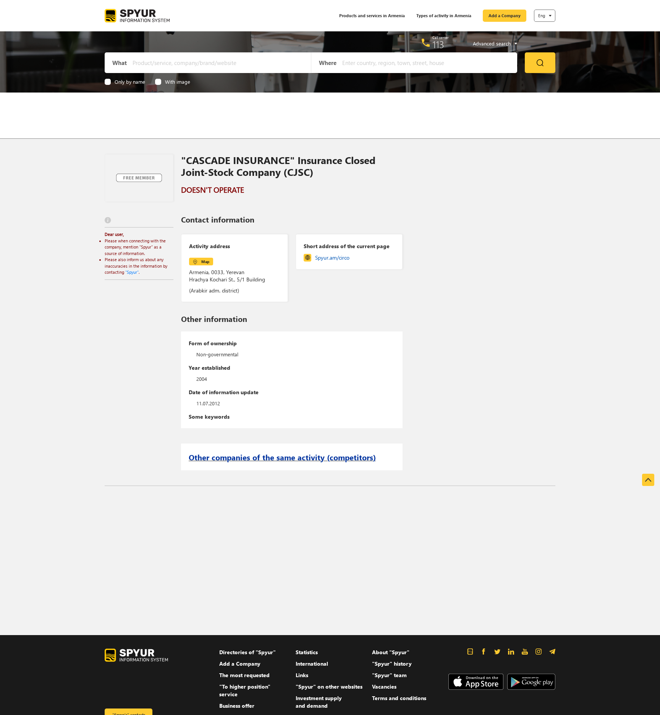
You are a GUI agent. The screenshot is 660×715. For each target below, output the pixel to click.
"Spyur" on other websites (329, 686)
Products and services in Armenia (372, 15)
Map (205, 261)
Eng (541, 15)
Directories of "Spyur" (247, 652)
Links (302, 675)
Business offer (236, 705)
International (312, 663)
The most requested (244, 675)
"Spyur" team (389, 675)
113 (438, 44)
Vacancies (384, 686)
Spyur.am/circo (332, 257)
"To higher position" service (244, 690)
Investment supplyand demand (319, 701)
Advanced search (492, 44)
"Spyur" (132, 272)
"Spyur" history (392, 663)
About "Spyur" (390, 652)
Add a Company (505, 15)
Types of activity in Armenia (443, 15)
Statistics (307, 652)
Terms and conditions (399, 698)
